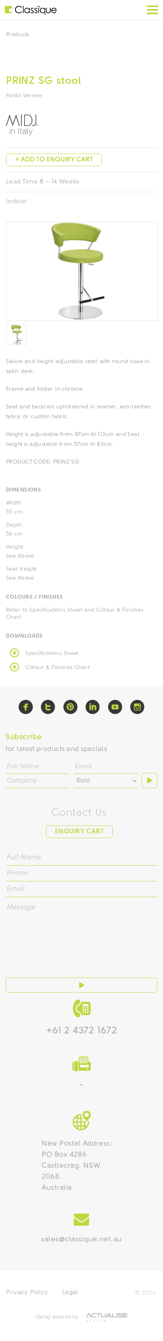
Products (17, 35)
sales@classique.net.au (81, 1239)
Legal (70, 1292)
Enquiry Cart (79, 831)
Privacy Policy (27, 1292)
